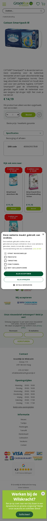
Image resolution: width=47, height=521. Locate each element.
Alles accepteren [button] (23, 274)
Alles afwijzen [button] (23, 280)
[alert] (23, 260)
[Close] (43, 494)
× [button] (43, 234)
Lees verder (37, 249)
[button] (23, 285)
